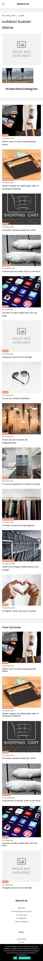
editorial (5, 135)
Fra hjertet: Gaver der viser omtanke (19, 611)
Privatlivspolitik (25, 958)
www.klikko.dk (23, 922)
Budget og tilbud (8, 519)
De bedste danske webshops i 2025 (19, 230)
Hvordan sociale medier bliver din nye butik (19, 314)
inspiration (6, 265)
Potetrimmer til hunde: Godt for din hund (21, 271)
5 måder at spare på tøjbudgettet (18, 525)
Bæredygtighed (8, 179)
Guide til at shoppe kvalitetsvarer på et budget (20, 568)
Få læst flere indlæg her (21, 89)
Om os (21, 942)
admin (22, 15)
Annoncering (21, 939)
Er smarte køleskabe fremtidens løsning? (21, 484)
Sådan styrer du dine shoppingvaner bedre (19, 143)
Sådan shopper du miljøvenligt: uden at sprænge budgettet (20, 187)
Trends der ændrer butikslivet (16, 398)
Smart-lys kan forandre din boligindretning (15, 441)
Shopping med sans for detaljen (17, 357)
